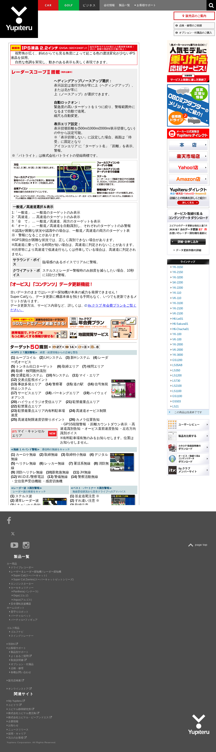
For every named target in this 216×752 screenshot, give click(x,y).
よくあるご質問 (20, 656)
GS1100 (177, 396)
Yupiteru (19, 19)
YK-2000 (177, 344)
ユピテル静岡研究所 (20, 709)
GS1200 (177, 360)
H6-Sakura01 (180, 323)
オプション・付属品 (22, 664)
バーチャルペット (21, 615)
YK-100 (176, 334)
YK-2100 (177, 308)
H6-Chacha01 (180, 329)
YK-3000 (177, 354)
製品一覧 (124, 5)
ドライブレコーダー (22, 567)
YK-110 (176, 292)
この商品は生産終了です (188, 412)
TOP (198, 545)
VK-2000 (177, 349)
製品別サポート (19, 652)
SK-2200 (177, 282)
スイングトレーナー (22, 635)
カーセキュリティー (22, 587)
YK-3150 (177, 267)
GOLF (69, 5)
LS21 (175, 406)
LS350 (176, 370)
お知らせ (13, 725)
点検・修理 (17, 668)
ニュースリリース (18, 729)
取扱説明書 (17, 660)
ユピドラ (13, 704)
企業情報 (13, 721)
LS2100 (177, 385)
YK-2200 (177, 287)
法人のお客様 (16, 737)
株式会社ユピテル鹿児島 (22, 713)
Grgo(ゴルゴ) (20, 595)
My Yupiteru (15, 700)
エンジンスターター (22, 583)
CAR (48, 5)
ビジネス (89, 5)
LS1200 (177, 375)
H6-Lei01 (177, 318)
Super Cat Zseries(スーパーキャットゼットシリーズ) (43, 579)
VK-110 (176, 298)
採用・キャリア (17, 733)
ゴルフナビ (17, 631)
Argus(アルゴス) (22, 599)
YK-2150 (177, 272)
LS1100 (176, 391)
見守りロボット (19, 611)
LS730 (176, 380)
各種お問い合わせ (21, 672)
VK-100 (176, 339)
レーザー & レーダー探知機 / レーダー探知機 (36, 571)
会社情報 (109, 5)
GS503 (176, 401)
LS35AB (177, 365)
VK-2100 (177, 313)
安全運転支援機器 (21, 603)
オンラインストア (18, 688)
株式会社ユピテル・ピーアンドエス (28, 717)
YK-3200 (177, 277)
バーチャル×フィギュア (24, 619)
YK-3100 (177, 303)
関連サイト (24, 694)
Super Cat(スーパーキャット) (30, 575)
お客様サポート (146, 5)
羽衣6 (11, 644)
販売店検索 (15, 680)
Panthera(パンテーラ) (25, 591)
